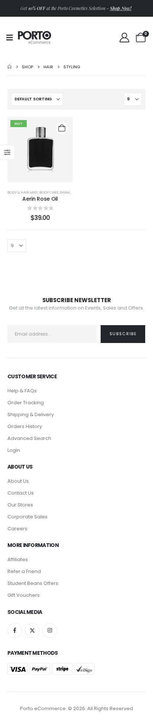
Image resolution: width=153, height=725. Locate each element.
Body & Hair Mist (22, 192)
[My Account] (124, 37)
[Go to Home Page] (9, 67)
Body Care (48, 192)
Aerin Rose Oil (40, 199)
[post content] (40, 149)
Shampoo (68, 192)
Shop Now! (120, 8)
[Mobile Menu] (12, 37)
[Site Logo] (34, 37)
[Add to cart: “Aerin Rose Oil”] (62, 128)
